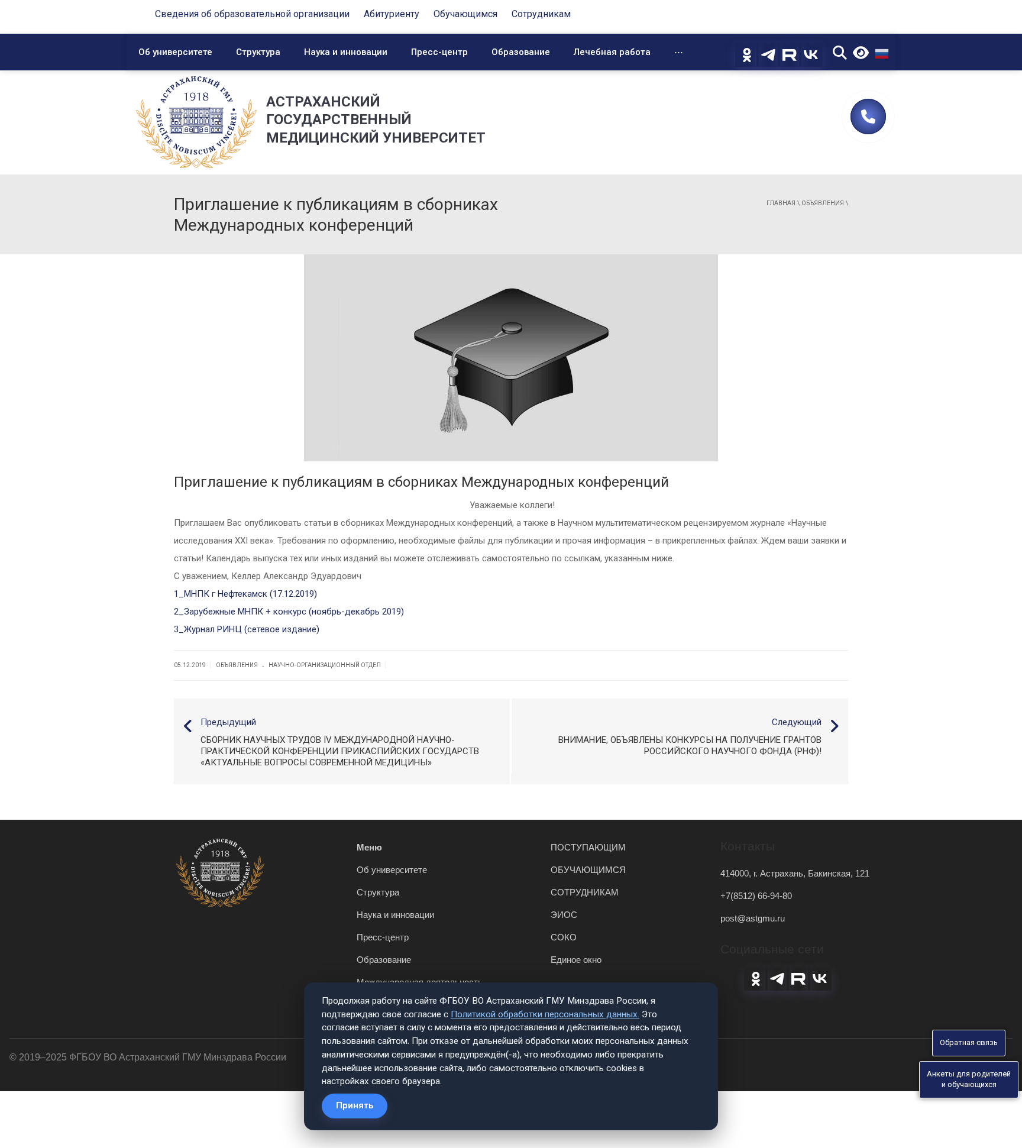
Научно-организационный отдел (325, 665)
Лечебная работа (612, 52)
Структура (258, 52)
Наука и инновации (345, 52)
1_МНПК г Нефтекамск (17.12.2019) (245, 593)
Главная (781, 203)
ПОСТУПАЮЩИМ (588, 847)
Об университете (175, 52)
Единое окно (576, 960)
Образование (520, 52)
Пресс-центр (439, 52)
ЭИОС (564, 915)
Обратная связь (969, 1042)
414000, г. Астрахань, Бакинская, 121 (794, 873)
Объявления (822, 203)
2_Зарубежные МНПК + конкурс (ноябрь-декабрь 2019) (289, 611)
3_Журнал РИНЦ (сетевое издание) (246, 629)
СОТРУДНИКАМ (585, 892)
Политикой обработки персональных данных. (545, 1014)
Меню (369, 847)
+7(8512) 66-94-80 (756, 896)
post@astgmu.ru (752, 918)
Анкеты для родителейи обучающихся (969, 1079)
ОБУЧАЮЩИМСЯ (588, 870)
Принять (354, 1105)
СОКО (564, 937)
